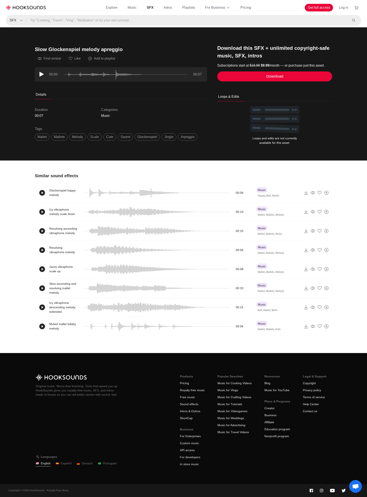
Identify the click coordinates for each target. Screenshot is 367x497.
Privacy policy (312, 390)
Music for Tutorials (229, 404)
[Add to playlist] (326, 192)
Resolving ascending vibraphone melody (63, 231)
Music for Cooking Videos (234, 383)
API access (187, 450)
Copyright (309, 383)
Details (41, 94)
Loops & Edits (228, 96)
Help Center (311, 404)
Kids (278, 329)
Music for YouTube (276, 390)
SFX (150, 7)
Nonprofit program (276, 436)
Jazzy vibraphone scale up (61, 269)
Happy (261, 195)
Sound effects (189, 404)
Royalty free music (192, 390)
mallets (59, 137)
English (46, 463)
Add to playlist (104, 58)
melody (77, 137)
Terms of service (314, 397)
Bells (274, 310)
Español (66, 463)
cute (109, 137)
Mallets (270, 214)
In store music (189, 464)
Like (77, 58)
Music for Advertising (231, 425)
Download (274, 76)
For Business (215, 7)
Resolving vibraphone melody (62, 250)
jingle (169, 137)
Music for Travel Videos (233, 432)
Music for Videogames (232, 411)
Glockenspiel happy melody (62, 193)
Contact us (310, 411)
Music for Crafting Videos (234, 397)
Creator (269, 408)
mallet (42, 137)
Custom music (189, 443)
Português (110, 463)
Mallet (275, 195)
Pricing (245, 7)
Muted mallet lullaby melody (62, 326)
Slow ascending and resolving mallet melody (62, 288)
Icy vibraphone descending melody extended (62, 307)
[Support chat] (355, 486)
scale (94, 137)
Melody (279, 214)
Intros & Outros (190, 411)
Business (270, 415)
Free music (187, 397)
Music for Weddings (230, 418)
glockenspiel (147, 137)
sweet (125, 137)
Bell (268, 195)
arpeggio (188, 137)
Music (132, 7)
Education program (277, 429)
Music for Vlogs (227, 390)
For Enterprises (190, 436)
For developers (190, 457)
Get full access (319, 7)
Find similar (52, 58)
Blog (267, 383)
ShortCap (186, 418)
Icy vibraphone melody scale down (62, 212)
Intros (168, 7)
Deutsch (87, 463)
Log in (343, 7)
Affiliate (269, 422)
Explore (111, 7)
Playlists (188, 7)
